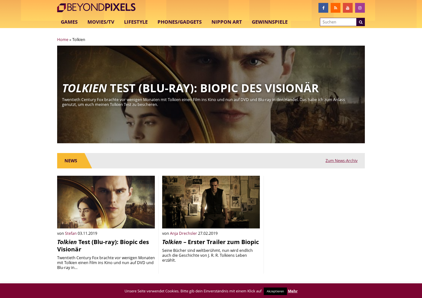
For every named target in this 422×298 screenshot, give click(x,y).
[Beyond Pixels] (98, 7)
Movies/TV (100, 22)
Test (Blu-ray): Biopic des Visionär (103, 245)
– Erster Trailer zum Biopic (210, 242)
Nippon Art (226, 22)
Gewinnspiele (270, 22)
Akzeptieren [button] (275, 291)
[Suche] (361, 22)
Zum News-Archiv (342, 160)
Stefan (71, 233)
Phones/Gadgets (180, 22)
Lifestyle (136, 22)
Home (62, 39)
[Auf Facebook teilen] (147, 221)
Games (69, 22)
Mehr (293, 290)
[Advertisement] (316, 210)
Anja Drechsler (184, 233)
